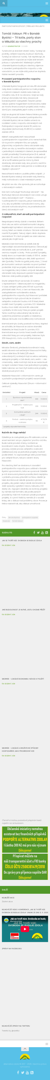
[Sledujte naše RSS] (46, 532)
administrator (14, 46)
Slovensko (6, 521)
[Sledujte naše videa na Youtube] (42, 532)
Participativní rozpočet (13, 26)
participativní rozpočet (30, 517)
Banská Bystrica (14, 517)
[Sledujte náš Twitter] (38, 532)
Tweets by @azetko (10, 1030)
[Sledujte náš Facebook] (34, 532)
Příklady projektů (35, 26)
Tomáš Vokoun (17, 521)
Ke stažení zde (8, 545)
